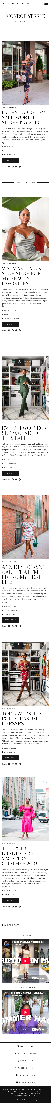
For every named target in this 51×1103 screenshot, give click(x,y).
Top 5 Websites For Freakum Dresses (22, 719)
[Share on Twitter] (16, 166)
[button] (47, 3)
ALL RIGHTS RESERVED (37, 1089)
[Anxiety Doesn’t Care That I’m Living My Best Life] (25, 527)
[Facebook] (18, 3)
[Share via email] (9, 166)
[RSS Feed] (28, 3)
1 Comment (8, 895)
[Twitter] (4, 3)
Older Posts (11, 925)
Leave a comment (12, 318)
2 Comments (9, 155)
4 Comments (9, 467)
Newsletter (22, 1093)
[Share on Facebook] (12, 166)
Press (10, 1093)
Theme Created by (25, 1100)
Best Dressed (10, 748)
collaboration (11, 610)
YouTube (26, 1082)
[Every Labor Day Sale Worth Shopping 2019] (25, 73)
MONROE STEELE (25, 16)
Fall (6, 151)
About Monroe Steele (18, 1091)
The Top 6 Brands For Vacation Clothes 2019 (19, 856)
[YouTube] (13, 3)
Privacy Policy (38, 1093)
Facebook (27, 1068)
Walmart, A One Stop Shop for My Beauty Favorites (23, 276)
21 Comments (9, 614)
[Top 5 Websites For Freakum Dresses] (25, 674)
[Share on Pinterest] (20, 166)
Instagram (26, 1053)
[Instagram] (8, 3)
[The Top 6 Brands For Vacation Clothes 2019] (25, 809)
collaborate (10, 463)
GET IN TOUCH (38, 1091)
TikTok (26, 1061)
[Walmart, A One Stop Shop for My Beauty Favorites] (25, 229)
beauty (7, 314)
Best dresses (10, 891)
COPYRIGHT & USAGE (26, 1095)
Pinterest (26, 1075)
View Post (10, 161)
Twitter (27, 1046)
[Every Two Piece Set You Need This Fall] (25, 388)
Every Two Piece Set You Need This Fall (24, 433)
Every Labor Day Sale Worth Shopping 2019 (24, 117)
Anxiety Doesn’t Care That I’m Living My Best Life (24, 574)
